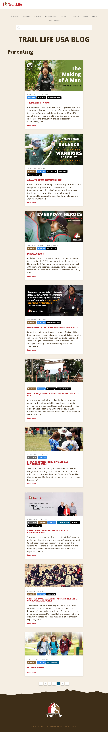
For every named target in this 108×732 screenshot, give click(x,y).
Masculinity (26, 16)
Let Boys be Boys (63, 522)
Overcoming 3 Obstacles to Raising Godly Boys (52, 327)
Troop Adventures (54, 20)
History (94, 16)
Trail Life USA (51, 171)
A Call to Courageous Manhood (44, 180)
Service (85, 16)
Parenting (64, 16)
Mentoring (37, 16)
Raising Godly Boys (51, 16)
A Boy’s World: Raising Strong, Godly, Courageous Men (47, 531)
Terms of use (70, 727)
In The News (14, 16)
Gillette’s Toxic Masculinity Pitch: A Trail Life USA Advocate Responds (52, 599)
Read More (31, 125)
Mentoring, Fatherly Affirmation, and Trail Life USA (53, 394)
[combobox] (54, 27)
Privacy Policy (56, 727)
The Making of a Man (38, 103)
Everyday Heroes (36, 254)
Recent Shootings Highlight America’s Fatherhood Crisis (47, 463)
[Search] (89, 29)
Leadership (75, 16)
